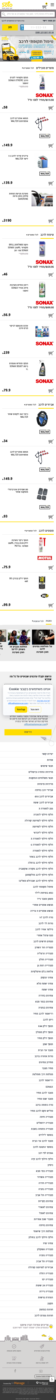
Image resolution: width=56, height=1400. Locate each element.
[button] (52, 1379)
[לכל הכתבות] (32, 621)
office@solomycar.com (35, 724)
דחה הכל (35, 709)
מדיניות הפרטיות (43, 701)
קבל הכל (21, 709)
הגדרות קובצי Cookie (43, 1376)
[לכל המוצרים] (22, 68)
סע (10, 27)
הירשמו (28, 732)
